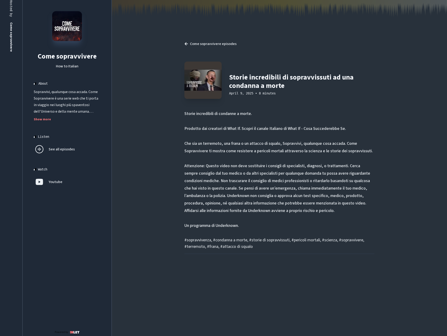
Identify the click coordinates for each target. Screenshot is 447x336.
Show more (42, 119)
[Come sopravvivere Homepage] (67, 26)
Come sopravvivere (67, 56)
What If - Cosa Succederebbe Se (316, 129)
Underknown (227, 226)
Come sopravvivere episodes (213, 43)
